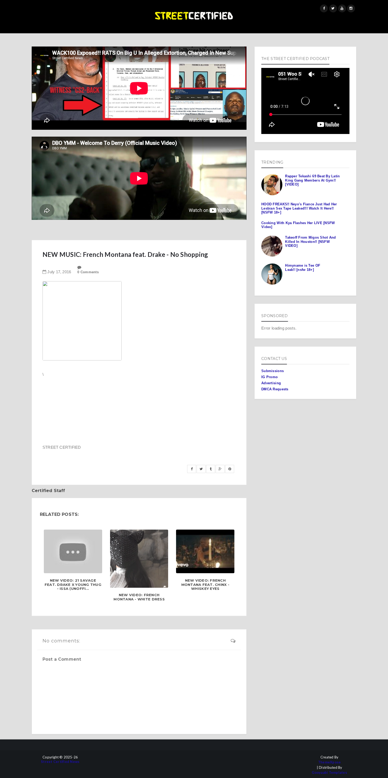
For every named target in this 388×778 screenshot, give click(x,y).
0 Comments (88, 272)
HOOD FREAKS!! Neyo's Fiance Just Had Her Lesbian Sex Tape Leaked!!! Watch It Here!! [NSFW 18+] (299, 208)
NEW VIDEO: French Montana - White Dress (138, 597)
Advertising (271, 383)
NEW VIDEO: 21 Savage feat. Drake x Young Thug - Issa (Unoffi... (73, 584)
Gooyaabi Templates (329, 773)
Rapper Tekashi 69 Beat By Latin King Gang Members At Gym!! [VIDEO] (312, 180)
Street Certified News (60, 762)
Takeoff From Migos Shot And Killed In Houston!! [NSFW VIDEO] (310, 241)
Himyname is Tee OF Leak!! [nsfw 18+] (302, 267)
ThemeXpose (329, 762)
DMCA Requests (274, 389)
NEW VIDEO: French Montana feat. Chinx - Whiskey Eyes (205, 584)
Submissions (272, 371)
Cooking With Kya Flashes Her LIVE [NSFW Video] (298, 225)
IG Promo (269, 377)
